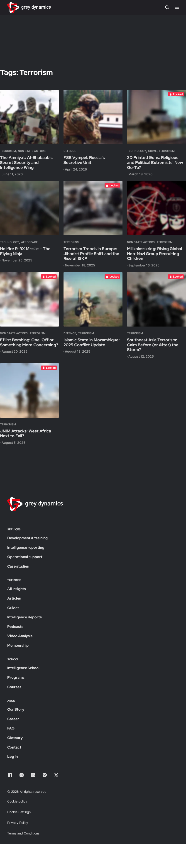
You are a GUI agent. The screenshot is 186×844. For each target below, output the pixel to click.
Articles (14, 598)
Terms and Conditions (23, 833)
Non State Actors (32, 151)
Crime (152, 151)
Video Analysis (19, 636)
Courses (14, 687)
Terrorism (8, 151)
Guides (13, 607)
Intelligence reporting (25, 547)
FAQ (11, 728)
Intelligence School (23, 668)
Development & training (27, 538)
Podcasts (15, 626)
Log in (12, 756)
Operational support (24, 556)
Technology (136, 151)
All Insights (16, 588)
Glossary (15, 737)
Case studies (18, 566)
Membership (18, 645)
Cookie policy (17, 801)
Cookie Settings (19, 812)
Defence (70, 151)
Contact (14, 747)
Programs (15, 677)
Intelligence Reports (24, 617)
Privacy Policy (17, 822)
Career (13, 719)
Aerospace (29, 242)
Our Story (15, 709)
